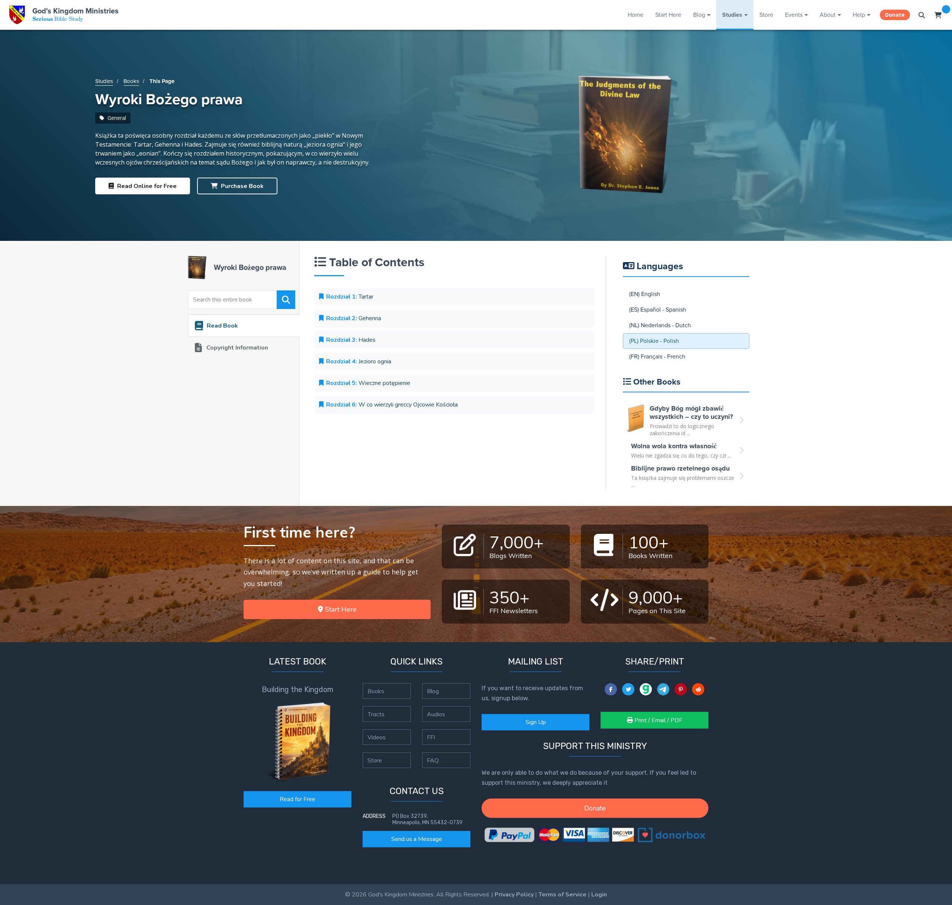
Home (635, 14)
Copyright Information (237, 348)
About (828, 14)
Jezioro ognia (358, 361)
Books (131, 81)
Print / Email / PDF (657, 720)
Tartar (349, 297)
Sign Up (535, 722)
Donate (895, 14)
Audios (436, 714)
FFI (431, 737)
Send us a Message (416, 839)
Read (146, 186)
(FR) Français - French (657, 356)
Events (794, 14)
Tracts (376, 714)
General (116, 117)
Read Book (222, 326)
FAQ (433, 760)
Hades (351, 340)
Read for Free (297, 799)
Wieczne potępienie (368, 383)
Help (859, 14)
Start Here (668, 14)
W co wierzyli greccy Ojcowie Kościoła (392, 405)
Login (599, 894)
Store (766, 14)
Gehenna (353, 318)
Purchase (241, 186)
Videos (376, 737)
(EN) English (644, 294)
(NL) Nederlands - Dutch (660, 325)
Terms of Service (562, 894)
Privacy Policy (514, 894)
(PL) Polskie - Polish (654, 341)
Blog (699, 14)
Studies (732, 14)
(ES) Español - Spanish (657, 309)
